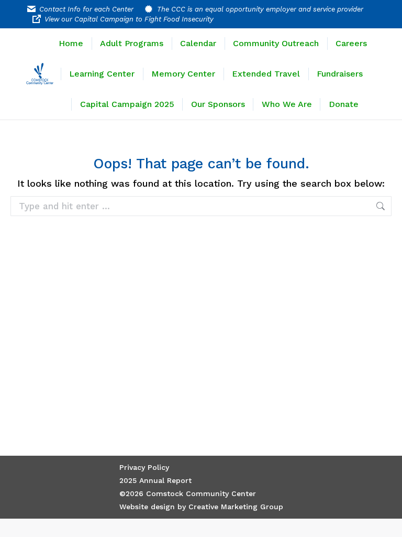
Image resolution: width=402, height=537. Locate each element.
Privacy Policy (144, 467)
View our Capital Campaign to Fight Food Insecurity (129, 19)
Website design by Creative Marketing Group (201, 506)
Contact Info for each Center (86, 9)
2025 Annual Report (155, 480)
